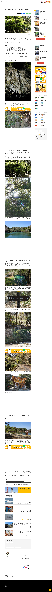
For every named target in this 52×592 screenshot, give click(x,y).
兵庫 (21, 511)
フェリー (21, 503)
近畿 (8, 542)
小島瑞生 (30, 510)
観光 (30, 519)
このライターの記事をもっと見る (26, 558)
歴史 (36, 136)
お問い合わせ (6, 585)
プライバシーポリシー (8, 587)
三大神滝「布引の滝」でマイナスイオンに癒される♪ (14, 47)
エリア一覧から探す (44, 95)
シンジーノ (45, 30)
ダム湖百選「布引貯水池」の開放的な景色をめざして (14, 48)
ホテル (37, 138)
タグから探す (6, 576)
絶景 (44, 134)
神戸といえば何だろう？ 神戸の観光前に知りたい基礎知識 (15, 481)
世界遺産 (41, 134)
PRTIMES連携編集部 (28, 534)
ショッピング (41, 136)
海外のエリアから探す (8, 575)
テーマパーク (24, 511)
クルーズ (26, 519)
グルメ (28, 519)
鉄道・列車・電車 (29, 511)
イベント (29, 535)
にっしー (46, 36)
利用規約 (6, 586)
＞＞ (9, 392)
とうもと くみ (45, 19)
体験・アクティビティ (25, 503)
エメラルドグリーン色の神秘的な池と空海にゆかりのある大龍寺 (16, 49)
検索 (18, 2)
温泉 (28, 527)
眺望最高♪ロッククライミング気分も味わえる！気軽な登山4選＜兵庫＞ (17, 484)
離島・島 (30, 503)
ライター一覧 (14, 575)
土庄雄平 (30, 502)
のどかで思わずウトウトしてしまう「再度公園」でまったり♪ (15, 50)
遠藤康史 (30, 526)
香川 (18, 503)
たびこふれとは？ (14, 576)
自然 (36, 134)
